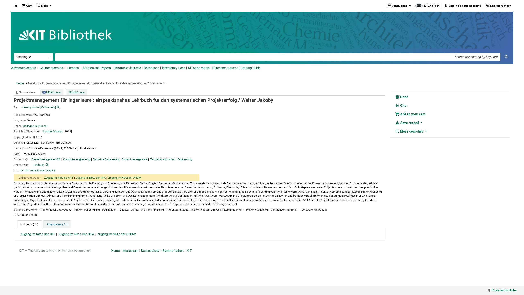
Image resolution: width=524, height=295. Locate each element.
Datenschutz (150, 251)
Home (20, 83)
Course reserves (51, 68)
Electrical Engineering (106, 159)
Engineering (185, 159)
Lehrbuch (38, 164)
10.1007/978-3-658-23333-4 (37, 170)
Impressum (130, 251)
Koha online (15, 6)
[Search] (506, 56)
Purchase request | (226, 68)
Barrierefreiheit (173, 251)
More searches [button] (411, 131)
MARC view (53, 92)
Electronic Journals (127, 68)
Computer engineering (77, 159)
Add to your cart (412, 114)
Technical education (162, 159)
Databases (151, 68)
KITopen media (199, 68)
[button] (27, 6)
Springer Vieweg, (52, 131)
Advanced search (23, 68)
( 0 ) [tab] (29, 224)
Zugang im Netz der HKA (91, 177)
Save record (409, 123)
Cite (403, 106)
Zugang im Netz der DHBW (124, 177)
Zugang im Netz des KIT (58, 177)
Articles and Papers (96, 68)
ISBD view (78, 92)
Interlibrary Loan (173, 68)
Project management (135, 159)
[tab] (57, 224)
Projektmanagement (44, 159)
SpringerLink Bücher (35, 125)
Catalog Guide (251, 68)
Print (403, 97)
